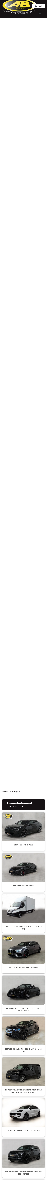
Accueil (5, 791)
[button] (19, 6)
